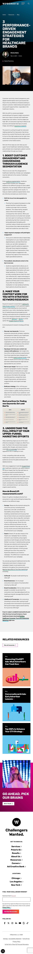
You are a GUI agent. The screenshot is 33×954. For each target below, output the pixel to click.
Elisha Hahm (15, 53)
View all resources (9, 645)
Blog (18, 14)
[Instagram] (12, 923)
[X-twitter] (8, 923)
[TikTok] (27, 923)
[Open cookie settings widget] (3, 951)
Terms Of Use (26, 938)
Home (4, 14)
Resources (11, 14)
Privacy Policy (6, 907)
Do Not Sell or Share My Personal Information (17, 944)
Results (16, 853)
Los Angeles (16, 881)
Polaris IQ (16, 850)
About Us (15, 856)
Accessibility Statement (15, 938)
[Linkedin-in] (16, 923)
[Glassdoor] (24, 923)
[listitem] (16, 669)
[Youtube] (20, 923)
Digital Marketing (9, 61)
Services (15, 846)
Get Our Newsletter (10, 911)
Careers (16, 863)
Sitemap (5, 938)
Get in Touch (7, 803)
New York (15, 885)
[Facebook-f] (5, 923)
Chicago (16, 878)
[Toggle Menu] (23, 3)
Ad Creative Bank (15, 866)
